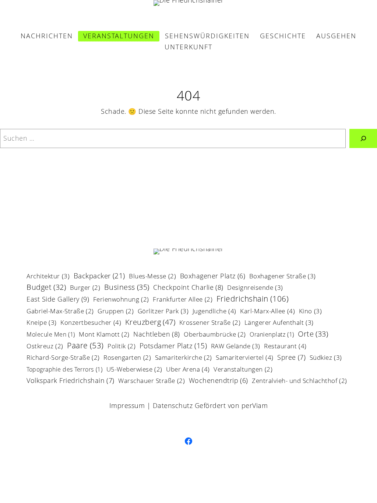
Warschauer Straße (151, 381)
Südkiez (326, 358)
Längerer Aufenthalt (279, 323)
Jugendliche (214, 311)
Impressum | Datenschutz (151, 405)
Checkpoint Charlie (188, 288)
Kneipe (42, 323)
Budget (46, 288)
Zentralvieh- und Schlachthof (299, 381)
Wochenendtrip (218, 381)
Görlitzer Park (163, 311)
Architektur (48, 276)
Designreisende (255, 288)
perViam (255, 405)
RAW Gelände (235, 346)
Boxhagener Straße (282, 276)
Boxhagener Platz (213, 276)
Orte (313, 334)
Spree (291, 358)
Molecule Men (51, 334)
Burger (85, 288)
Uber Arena (188, 369)
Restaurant (285, 346)
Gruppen (116, 311)
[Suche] (363, 138)
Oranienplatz (272, 334)
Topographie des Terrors (64, 369)
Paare (85, 346)
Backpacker (99, 276)
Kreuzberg (150, 322)
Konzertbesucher (90, 323)
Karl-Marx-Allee (267, 311)
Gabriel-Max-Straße (60, 311)
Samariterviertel (245, 358)
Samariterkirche (183, 358)
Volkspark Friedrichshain (70, 381)
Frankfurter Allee (182, 299)
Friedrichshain (252, 299)
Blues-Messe (152, 276)
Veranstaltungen (243, 369)
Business (126, 288)
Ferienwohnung (121, 299)
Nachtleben (156, 334)
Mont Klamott (104, 334)
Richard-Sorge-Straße (63, 358)
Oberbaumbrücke (215, 334)
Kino (310, 311)
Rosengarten (127, 358)
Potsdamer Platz (173, 346)
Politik (121, 346)
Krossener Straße (210, 323)
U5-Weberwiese (134, 369)
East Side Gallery (58, 299)
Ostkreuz (45, 346)
